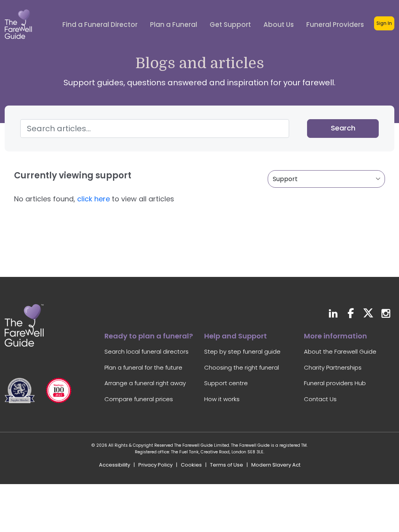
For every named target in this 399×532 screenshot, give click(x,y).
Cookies (191, 465)
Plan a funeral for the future (143, 367)
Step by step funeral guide (242, 351)
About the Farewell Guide (340, 351)
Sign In (384, 23)
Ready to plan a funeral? (148, 336)
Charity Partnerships (333, 367)
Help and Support (235, 336)
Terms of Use (226, 465)
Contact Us (320, 399)
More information (335, 336)
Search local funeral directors (146, 351)
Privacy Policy (155, 465)
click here (93, 199)
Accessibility (114, 465)
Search (343, 128)
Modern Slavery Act (275, 465)
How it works (222, 399)
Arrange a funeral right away (145, 383)
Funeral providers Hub (335, 383)
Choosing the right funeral (241, 367)
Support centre (226, 383)
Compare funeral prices (138, 399)
